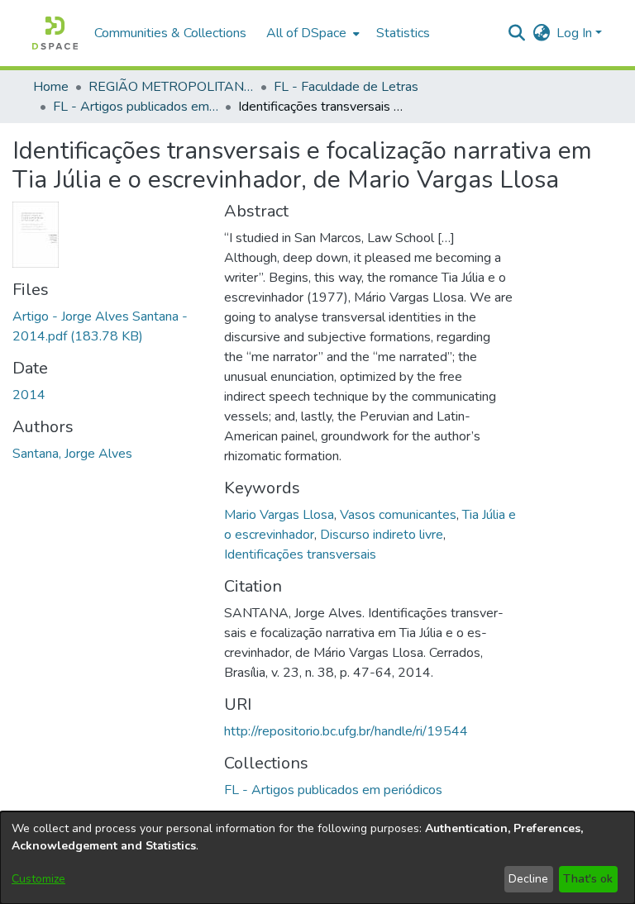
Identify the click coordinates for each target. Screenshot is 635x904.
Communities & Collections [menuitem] (170, 33)
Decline (528, 879)
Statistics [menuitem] (403, 33)
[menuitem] (311, 33)
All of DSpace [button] (306, 33)
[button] (55, 33)
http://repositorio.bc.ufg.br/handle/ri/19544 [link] (346, 731)
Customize (38, 879)
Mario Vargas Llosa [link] (279, 515)
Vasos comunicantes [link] (398, 515)
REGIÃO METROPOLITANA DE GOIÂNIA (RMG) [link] (171, 87)
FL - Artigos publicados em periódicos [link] (135, 107)
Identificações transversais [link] (300, 554)
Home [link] (51, 87)
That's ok (588, 879)
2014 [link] (28, 395)
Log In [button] (575, 33)
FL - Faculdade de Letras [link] (346, 87)
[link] (333, 790)
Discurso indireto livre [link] (381, 535)
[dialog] (317, 857)
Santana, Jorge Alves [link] (72, 454)
